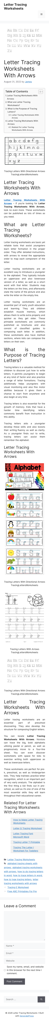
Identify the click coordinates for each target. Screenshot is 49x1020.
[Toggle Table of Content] (39, 92)
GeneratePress (27, 1016)
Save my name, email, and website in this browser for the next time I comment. (25, 970)
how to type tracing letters (17, 879)
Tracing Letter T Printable (26, 842)
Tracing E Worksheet (18, 887)
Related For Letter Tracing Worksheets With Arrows (23, 128)
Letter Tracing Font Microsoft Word (23, 835)
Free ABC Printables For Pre (22, 891)
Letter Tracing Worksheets (15, 6)
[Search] (41, 999)
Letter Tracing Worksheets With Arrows (22, 97)
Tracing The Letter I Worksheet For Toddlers (25, 849)
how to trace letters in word (27, 875)
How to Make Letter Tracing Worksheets (27, 821)
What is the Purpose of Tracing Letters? (22, 110)
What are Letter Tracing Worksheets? (18, 104)
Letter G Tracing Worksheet (27, 828)
